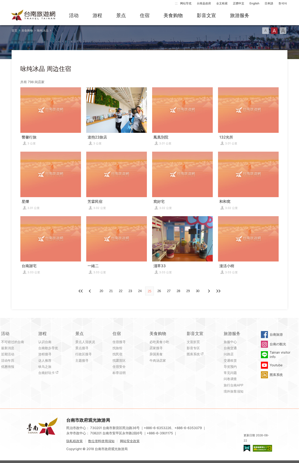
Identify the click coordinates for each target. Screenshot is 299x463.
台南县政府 (204, 3)
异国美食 (156, 354)
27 (169, 291)
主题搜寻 (81, 360)
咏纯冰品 (42, 30)
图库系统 (193, 354)
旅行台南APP (233, 385)
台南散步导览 (48, 348)
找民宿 (117, 354)
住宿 (145, 15)
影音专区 (193, 348)
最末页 (218, 291)
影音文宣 (206, 15)
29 (188, 291)
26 (159, 291)
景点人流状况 (85, 342)
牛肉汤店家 (158, 360)
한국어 (282, 3)
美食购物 (173, 15)
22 (120, 291)
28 (178, 291)
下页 (90, 291)
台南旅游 (276, 334)
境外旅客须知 (233, 391)
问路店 (229, 354)
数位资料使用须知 (101, 441)
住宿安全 (119, 367)
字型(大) (283, 30)
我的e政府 (247, 448)
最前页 (80, 291)
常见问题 (230, 373)
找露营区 (119, 360)
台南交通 (230, 348)
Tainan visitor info (280, 354)
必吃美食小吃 (159, 342)
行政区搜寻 (83, 354)
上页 (208, 291)
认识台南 (44, 342)
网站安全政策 (130, 441)
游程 (97, 15)
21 (111, 291)
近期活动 (7, 354)
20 (101, 291)
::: (176, 3)
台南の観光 (278, 344)
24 (140, 291)
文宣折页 (193, 342)
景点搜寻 (81, 348)
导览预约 (230, 367)
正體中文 (238, 3)
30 (197, 291)
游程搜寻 (44, 354)
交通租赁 (230, 360)
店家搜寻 (156, 348)
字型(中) (274, 30)
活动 (74, 15)
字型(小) (265, 30)
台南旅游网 (33, 15)
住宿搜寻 (119, 342)
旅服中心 (230, 342)
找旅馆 (117, 348)
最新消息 (7, 348)
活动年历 (7, 360)
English (254, 3)
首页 (14, 30)
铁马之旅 (44, 367)
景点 (121, 15)
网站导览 (186, 3)
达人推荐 (44, 360)
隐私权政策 (74, 441)
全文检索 (222, 3)
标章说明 (119, 373)
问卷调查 (230, 379)
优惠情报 (7, 367)
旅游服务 (239, 15)
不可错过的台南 (12, 342)
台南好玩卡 (46, 373)
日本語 (269, 3)
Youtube (276, 365)
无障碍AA (262, 448)
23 (130, 291)
